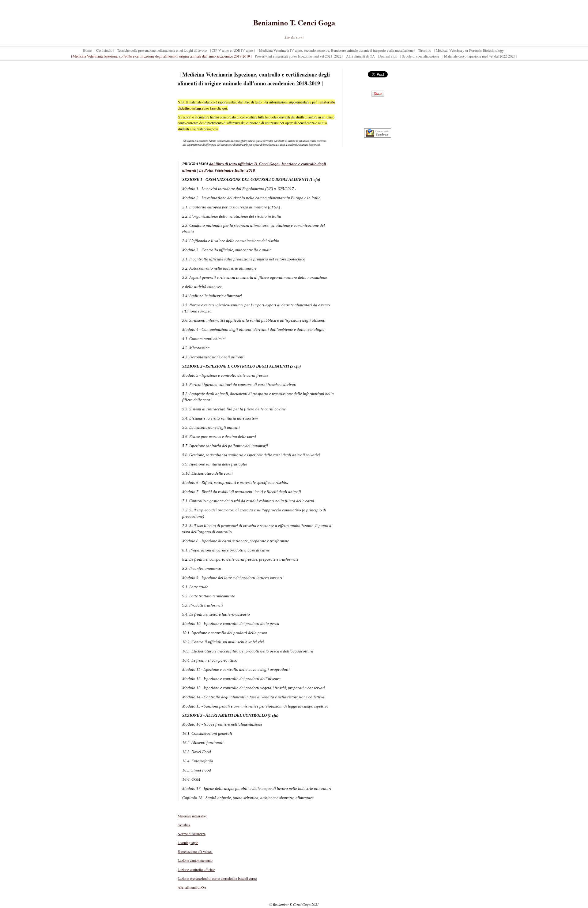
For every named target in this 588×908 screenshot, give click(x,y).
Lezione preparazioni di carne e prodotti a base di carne (217, 878)
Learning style (188, 842)
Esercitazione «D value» (195, 851)
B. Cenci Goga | (267, 164)
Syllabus (184, 824)
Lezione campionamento (195, 860)
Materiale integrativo (192, 815)
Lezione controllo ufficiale (196, 869)
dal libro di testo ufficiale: (231, 164)
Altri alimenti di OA (192, 887)
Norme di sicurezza (191, 833)
